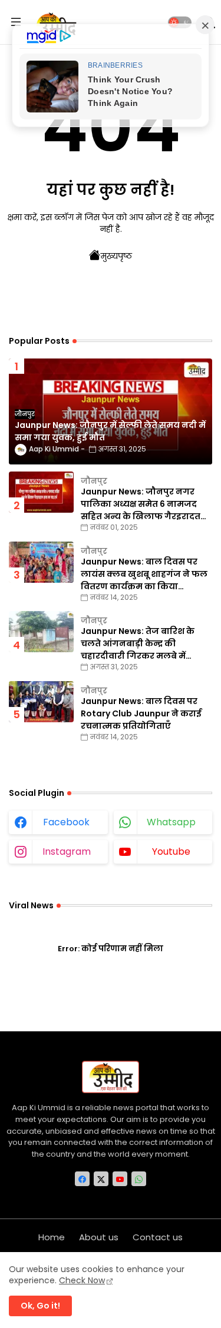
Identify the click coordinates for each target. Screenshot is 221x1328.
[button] (180, 22)
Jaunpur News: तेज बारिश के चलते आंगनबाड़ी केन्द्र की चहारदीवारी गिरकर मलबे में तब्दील (137, 643)
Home (51, 1237)
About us (98, 1237)
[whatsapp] (138, 1178)
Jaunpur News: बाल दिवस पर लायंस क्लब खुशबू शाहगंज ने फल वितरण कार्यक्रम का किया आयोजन (144, 574)
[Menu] (16, 22)
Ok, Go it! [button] (40, 1306)
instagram (66, 851)
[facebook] (82, 1178)
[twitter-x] (101, 1178)
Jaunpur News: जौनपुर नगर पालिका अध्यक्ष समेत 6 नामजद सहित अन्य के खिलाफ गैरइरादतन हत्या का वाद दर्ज (144, 504)
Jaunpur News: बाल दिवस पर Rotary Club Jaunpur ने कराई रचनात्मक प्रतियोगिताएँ (141, 713)
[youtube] (120, 1178)
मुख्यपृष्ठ (116, 256)
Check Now (82, 1280)
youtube (171, 851)
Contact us (158, 1237)
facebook (66, 822)
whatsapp (171, 822)
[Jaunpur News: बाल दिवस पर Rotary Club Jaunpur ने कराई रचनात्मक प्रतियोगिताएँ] (41, 701)
